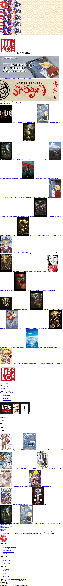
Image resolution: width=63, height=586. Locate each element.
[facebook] (1, 392)
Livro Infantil (3, 388)
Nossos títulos (6, 395)
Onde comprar (7, 400)
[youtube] (3, 392)
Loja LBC (6, 559)
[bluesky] (12, 392)
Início (1, 103)
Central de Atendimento (9, 547)
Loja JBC (5, 398)
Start (4, 573)
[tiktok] (9, 392)
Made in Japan (7, 560)
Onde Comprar (7, 550)
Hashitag (5, 562)
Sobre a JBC (6, 546)
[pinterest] (5, 392)
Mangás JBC (6, 570)
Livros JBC (6, 576)
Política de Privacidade (16, 533)
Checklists (6, 569)
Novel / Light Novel (5, 386)
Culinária (2, 389)
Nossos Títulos (7, 549)
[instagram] (7, 392)
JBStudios (6, 572)
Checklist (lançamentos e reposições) (12, 397)
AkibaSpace (6, 563)
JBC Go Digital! (7, 575)
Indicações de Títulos (8, 552)
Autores (5, 553)
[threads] (10, 392)
